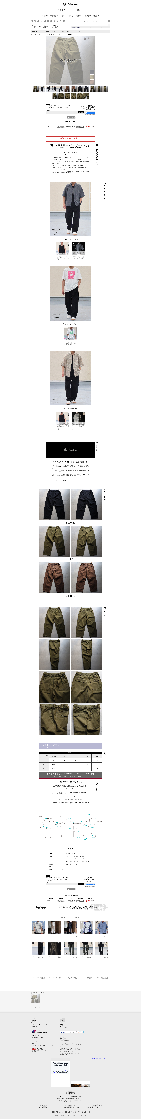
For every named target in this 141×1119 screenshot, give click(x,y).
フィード (53, 1059)
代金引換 (43, 1043)
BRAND (55, 26)
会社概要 (56, 1115)
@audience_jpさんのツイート (98, 1058)
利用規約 (62, 1115)
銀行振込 (40, 1036)
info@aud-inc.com (70, 1106)
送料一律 (70, 1027)
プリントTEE (97, 27)
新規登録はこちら (96, 21)
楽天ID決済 (44, 1050)
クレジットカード (39, 1025)
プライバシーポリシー (82, 1115)
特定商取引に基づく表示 (71, 1115)
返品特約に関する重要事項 (90, 114)
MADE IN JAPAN (85, 27)
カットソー (103, 27)
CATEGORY (44, 26)
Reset (109, 1009)
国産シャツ (92, 27)
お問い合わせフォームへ (95, 1106)
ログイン (87, 21)
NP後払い (42, 1031)
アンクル (108, 27)
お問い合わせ (72, 117)
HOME (33, 26)
